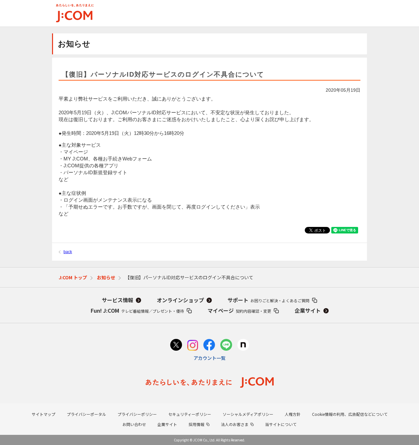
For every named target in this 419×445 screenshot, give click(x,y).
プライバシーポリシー (137, 414)
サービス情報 (117, 300)
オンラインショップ (180, 300)
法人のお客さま (234, 424)
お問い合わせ (134, 424)
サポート (268, 300)
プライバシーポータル (86, 414)
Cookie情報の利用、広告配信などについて (350, 414)
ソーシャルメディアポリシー (248, 414)
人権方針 (293, 414)
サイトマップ (43, 414)
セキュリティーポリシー (189, 414)
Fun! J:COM (137, 310)
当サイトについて (281, 424)
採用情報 (196, 424)
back (68, 252)
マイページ (239, 310)
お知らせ (106, 277)
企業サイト (308, 310)
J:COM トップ (73, 277)
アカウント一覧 (209, 358)
